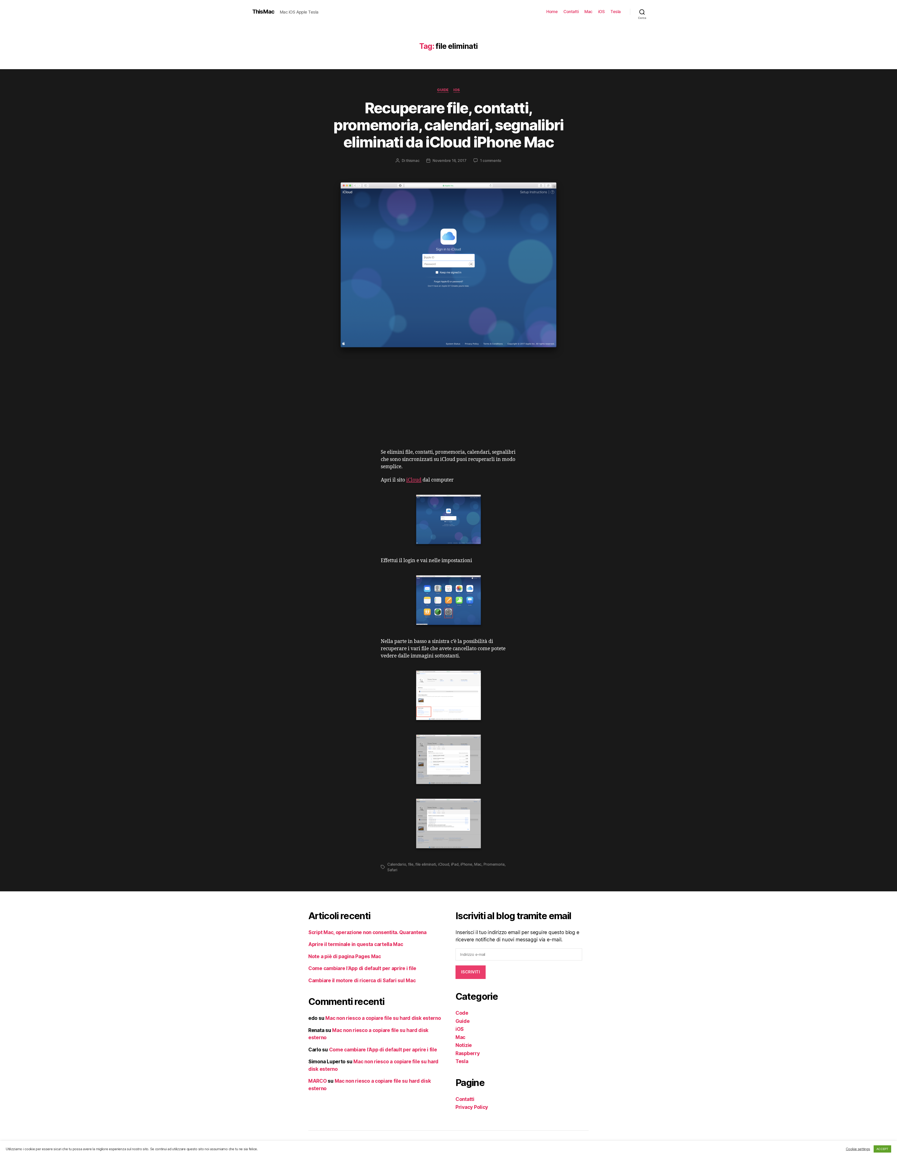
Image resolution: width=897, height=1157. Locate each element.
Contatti (571, 11)
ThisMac (263, 11)
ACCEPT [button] (882, 1149)
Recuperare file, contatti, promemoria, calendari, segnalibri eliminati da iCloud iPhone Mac (448, 125)
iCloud (413, 480)
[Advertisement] (448, 413)
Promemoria (494, 864)
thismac (412, 160)
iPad (455, 864)
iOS (601, 11)
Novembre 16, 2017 (449, 160)
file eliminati (425, 864)
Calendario (396, 864)
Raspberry (468, 1053)
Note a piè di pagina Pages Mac (344, 956)
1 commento (490, 160)
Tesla (615, 11)
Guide (443, 90)
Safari (392, 870)
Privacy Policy (472, 1107)
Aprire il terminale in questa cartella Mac (355, 944)
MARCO (317, 1081)
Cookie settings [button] (858, 1149)
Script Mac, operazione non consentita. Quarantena (367, 932)
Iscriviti (470, 972)
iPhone (466, 864)
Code (462, 1013)
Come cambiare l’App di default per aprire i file (362, 968)
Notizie (464, 1045)
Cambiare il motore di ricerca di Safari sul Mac (362, 980)
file (410, 864)
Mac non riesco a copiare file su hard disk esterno (383, 1018)
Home (552, 11)
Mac (588, 11)
